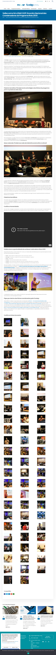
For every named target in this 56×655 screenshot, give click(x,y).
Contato (50, 8)
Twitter (7, 594)
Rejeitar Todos (15, 647)
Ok (28, 653)
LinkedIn (9, 594)
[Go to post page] (10, 610)
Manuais (39, 8)
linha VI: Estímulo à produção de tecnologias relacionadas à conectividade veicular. (21, 307)
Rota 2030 (19, 56)
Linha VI (15, 56)
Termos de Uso (12, 642)
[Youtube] (45, 1)
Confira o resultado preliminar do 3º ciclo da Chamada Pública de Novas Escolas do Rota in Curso (12, 617)
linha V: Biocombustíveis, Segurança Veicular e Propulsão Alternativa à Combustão (23, 303)
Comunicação (33, 8)
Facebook (4, 594)
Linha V (13, 56)
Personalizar (6, 647)
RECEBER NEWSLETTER (47, 637)
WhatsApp (13, 594)
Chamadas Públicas (26, 8)
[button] (52, 1)
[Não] (54, 652)
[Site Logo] (28, 5)
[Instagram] (47, 1)
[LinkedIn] (49, 1)
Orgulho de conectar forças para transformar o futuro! (29, 616)
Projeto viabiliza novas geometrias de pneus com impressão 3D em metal (46, 617)
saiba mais (8, 628)
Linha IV (10, 56)
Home (5, 8)
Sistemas (45, 8)
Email (11, 594)
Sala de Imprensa (40, 1)
